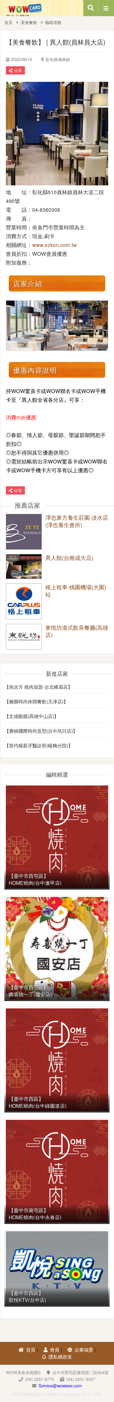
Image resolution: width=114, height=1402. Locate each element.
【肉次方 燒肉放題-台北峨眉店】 (38, 686)
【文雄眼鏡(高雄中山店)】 (31, 716)
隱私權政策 (60, 1356)
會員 (54, 1349)
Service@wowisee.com (60, 1385)
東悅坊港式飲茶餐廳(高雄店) (76, 631)
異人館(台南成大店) (69, 557)
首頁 (8, 22)
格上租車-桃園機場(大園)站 (75, 590)
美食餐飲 (29, 22)
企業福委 (84, 1349)
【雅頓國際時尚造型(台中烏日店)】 (40, 730)
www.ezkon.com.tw (54, 244)
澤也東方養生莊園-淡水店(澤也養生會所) (76, 521)
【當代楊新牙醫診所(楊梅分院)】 (38, 745)
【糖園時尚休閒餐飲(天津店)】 (36, 701)
